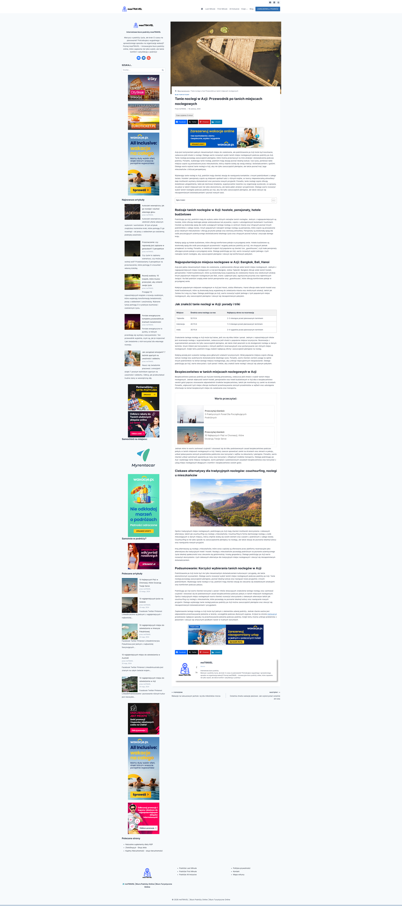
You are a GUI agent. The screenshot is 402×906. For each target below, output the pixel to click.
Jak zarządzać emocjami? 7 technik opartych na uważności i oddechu (153, 355)
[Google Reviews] (278, 2)
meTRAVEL (182, 109)
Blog (251, 9)
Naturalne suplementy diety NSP (139, 844)
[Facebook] (270, 2)
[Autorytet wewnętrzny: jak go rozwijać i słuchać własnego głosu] (132, 212)
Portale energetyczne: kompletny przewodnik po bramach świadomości (153, 319)
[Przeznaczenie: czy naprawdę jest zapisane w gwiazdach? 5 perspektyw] (132, 248)
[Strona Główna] (175, 91)
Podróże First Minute (188, 871)
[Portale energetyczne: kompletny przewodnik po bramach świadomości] (132, 322)
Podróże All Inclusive (188, 875)
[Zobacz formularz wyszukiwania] (265, 2)
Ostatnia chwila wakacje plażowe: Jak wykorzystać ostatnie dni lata (255, 695)
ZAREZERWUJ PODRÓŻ (267, 9)
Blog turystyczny (182, 94)
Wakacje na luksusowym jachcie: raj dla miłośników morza (196, 694)
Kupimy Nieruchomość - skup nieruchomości (144, 851)
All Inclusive (234, 9)
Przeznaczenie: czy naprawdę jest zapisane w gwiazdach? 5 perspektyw (153, 245)
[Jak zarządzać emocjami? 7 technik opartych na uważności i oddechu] (132, 358)
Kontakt (236, 871)
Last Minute (210, 9)
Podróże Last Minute (188, 868)
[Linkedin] (274, 2)
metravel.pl (272, 614)
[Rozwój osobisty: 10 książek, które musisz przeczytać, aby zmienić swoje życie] (132, 282)
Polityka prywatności (241, 868)
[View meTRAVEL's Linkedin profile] (196, 672)
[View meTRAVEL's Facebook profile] (196, 667)
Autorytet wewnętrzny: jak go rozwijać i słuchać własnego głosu (153, 209)
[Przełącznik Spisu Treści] (272, 200)
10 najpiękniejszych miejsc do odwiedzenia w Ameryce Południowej (151, 628)
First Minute (222, 9)
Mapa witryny (238, 875)
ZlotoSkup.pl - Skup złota (136, 848)
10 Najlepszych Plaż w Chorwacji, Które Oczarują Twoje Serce (150, 583)
